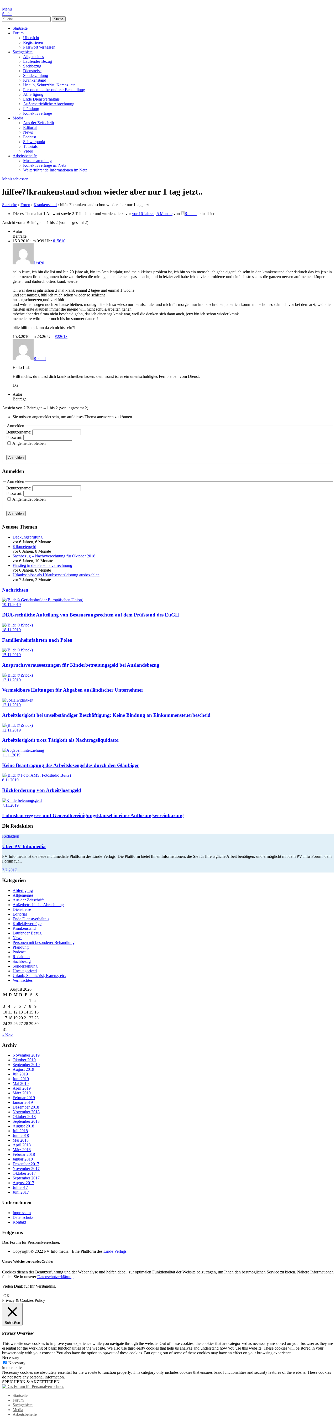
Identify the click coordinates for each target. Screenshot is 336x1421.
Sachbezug (32, 66)
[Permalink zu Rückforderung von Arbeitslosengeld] (36, 775)
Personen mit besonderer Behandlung (54, 89)
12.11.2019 (11, 705)
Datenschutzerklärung (55, 1276)
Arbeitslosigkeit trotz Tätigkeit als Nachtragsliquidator (60, 740)
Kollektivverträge (37, 113)
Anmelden (16, 457)
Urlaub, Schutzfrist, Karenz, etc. (49, 85)
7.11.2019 (10, 805)
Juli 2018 (20, 1131)
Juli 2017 (20, 1187)
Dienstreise (32, 71)
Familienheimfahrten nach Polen (37, 640)
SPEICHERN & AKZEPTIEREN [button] (31, 1382)
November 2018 (26, 1112)
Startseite (20, 28)
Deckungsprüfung (28, 537)
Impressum (22, 1212)
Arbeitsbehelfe (25, 156)
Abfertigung (33, 94)
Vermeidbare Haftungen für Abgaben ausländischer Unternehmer (72, 690)
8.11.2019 (10, 780)
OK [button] (6, 1295)
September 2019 (26, 1064)
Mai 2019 (21, 1083)
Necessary (16, 1363)
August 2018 (23, 1126)
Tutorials (30, 146)
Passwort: (14, 437)
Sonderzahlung (35, 75)
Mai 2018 (21, 1140)
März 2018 (22, 1149)
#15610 (59, 241)
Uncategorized (25, 971)
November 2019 (26, 1055)
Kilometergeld (24, 546)
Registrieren (33, 42)
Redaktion (10, 836)
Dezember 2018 (26, 1107)
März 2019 (22, 1093)
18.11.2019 (11, 630)
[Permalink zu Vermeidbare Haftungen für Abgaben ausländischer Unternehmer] (17, 675)
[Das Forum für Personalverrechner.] (33, 1386)
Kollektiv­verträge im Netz (44, 165)
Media (18, 118)
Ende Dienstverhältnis (41, 99)
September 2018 (26, 1121)
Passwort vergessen (39, 47)
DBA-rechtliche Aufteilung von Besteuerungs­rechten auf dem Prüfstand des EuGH (90, 615)
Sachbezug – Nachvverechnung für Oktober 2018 (54, 556)
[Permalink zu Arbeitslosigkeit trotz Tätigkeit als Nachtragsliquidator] (17, 725)
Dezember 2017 (26, 1164)
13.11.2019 (11, 680)
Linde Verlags (115, 1251)
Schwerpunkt (34, 141)
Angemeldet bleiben (29, 443)
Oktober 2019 (24, 1060)
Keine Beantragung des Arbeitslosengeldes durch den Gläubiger (70, 765)
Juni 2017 (21, 1192)
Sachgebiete (23, 52)
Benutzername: (19, 432)
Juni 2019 (21, 1079)
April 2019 (22, 1088)
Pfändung (31, 108)
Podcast (29, 137)
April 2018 (22, 1145)
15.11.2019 (11, 654)
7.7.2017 (9, 870)
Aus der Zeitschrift (38, 123)
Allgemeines (33, 56)
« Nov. (7, 1035)
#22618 (61, 336)
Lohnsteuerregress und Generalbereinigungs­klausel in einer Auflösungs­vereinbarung (93, 815)
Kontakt (19, 1222)
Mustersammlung (37, 160)
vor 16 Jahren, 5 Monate (152, 213)
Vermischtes (23, 980)
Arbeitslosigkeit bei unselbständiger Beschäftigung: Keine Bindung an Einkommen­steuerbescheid (106, 715)
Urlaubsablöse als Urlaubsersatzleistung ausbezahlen (56, 575)
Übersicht (31, 37)
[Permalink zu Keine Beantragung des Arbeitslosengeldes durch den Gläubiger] (23, 750)
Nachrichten (15, 590)
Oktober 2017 (24, 1173)
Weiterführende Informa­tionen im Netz (55, 170)
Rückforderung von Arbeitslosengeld (41, 790)
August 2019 (23, 1069)
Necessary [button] (10, 1357)
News (28, 132)
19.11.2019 (11, 604)
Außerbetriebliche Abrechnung (48, 104)
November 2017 (26, 1168)
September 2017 (26, 1178)
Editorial (30, 127)
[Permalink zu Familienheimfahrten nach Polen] (17, 625)
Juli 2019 (20, 1074)
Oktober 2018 (24, 1116)
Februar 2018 (24, 1154)
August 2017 (23, 1182)
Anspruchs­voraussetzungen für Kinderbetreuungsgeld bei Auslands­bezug (80, 665)
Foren (25, 204)
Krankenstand (34, 80)
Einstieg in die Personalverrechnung (42, 565)
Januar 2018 (23, 1159)
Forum (18, 33)
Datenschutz (23, 1217)
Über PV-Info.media (24, 846)
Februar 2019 (24, 1097)
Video (28, 151)
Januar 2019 (23, 1102)
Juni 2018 (21, 1135)
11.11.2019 (11, 755)
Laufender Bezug (37, 61)
